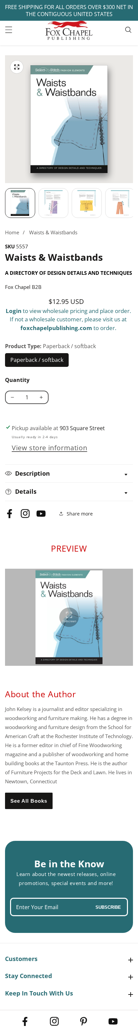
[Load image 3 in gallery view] (87, 203)
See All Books (28, 801)
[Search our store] (129, 30)
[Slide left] (5, 203)
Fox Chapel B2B (23, 287)
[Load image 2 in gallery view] (54, 203)
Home (12, 232)
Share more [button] (80, 513)
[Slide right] (133, 203)
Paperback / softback (37, 361)
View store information (49, 447)
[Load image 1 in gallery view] (20, 203)
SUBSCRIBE (108, 906)
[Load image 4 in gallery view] (120, 203)
